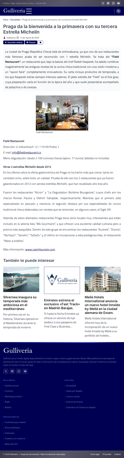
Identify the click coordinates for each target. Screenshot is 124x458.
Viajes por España (74, 391)
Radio (7, 401)
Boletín (8, 407)
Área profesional (12, 427)
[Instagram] (18, 371)
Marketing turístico (13, 396)
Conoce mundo (73, 396)
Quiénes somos (12, 385)
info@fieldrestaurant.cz (26, 152)
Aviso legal (95, 454)
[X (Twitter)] (5, 371)
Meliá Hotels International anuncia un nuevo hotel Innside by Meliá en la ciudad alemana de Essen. (102, 305)
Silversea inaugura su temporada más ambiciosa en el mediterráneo (19, 303)
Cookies (117, 454)
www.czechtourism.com (40, 249)
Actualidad (15, 19)
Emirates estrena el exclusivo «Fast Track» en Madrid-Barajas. (62, 304)
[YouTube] (25, 371)
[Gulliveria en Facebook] (108, 3)
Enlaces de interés (74, 401)
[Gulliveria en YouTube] (118, 3)
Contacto (9, 391)
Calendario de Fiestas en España (81, 407)
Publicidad (9, 433)
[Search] (118, 11)
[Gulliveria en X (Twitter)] (103, 3)
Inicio (5, 19)
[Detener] (40, 42)
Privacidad (107, 454)
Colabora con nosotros (15, 438)
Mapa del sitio (11, 444)
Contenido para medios (15, 422)
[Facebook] (12, 371)
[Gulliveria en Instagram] (113, 3)
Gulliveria (11, 37)
